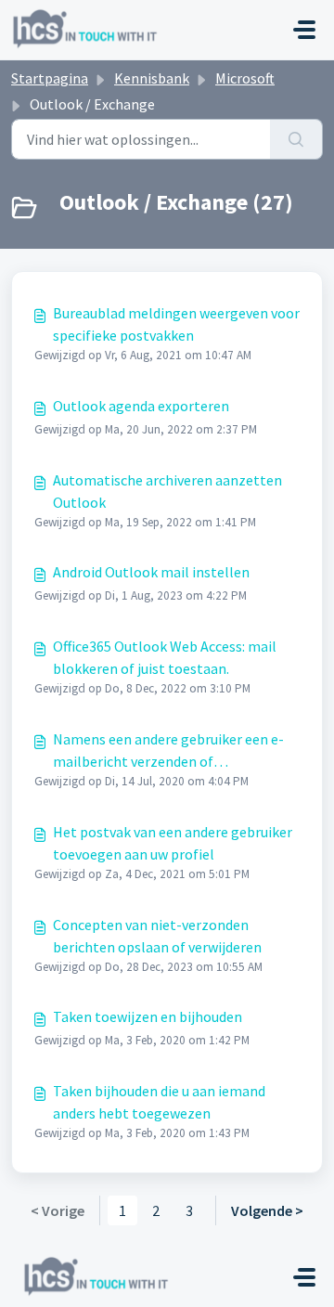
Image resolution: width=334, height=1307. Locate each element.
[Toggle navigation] (304, 29)
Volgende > (267, 1210)
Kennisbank (151, 78)
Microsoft (245, 78)
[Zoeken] (296, 139)
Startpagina (49, 78)
